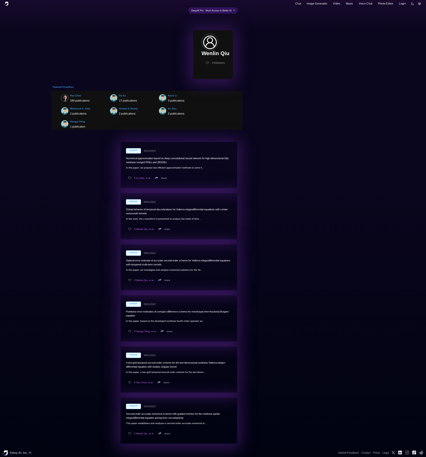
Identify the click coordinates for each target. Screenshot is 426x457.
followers (218, 62)
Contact (366, 452)
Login (402, 3)
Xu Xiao (172, 108)
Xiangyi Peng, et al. (146, 331)
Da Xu (122, 95)
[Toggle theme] (412, 3)
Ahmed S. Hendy (128, 108)
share (164, 178)
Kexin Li (172, 95)
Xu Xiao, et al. (143, 178)
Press (376, 452)
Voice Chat (365, 3)
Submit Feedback (348, 452)
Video (336, 3)
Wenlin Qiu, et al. (145, 229)
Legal (385, 452)
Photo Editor (385, 3)
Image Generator (317, 3)
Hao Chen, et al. (144, 382)
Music (349, 3)
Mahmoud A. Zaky (80, 108)
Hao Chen (75, 95)
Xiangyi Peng (77, 121)
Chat (298, 3)
